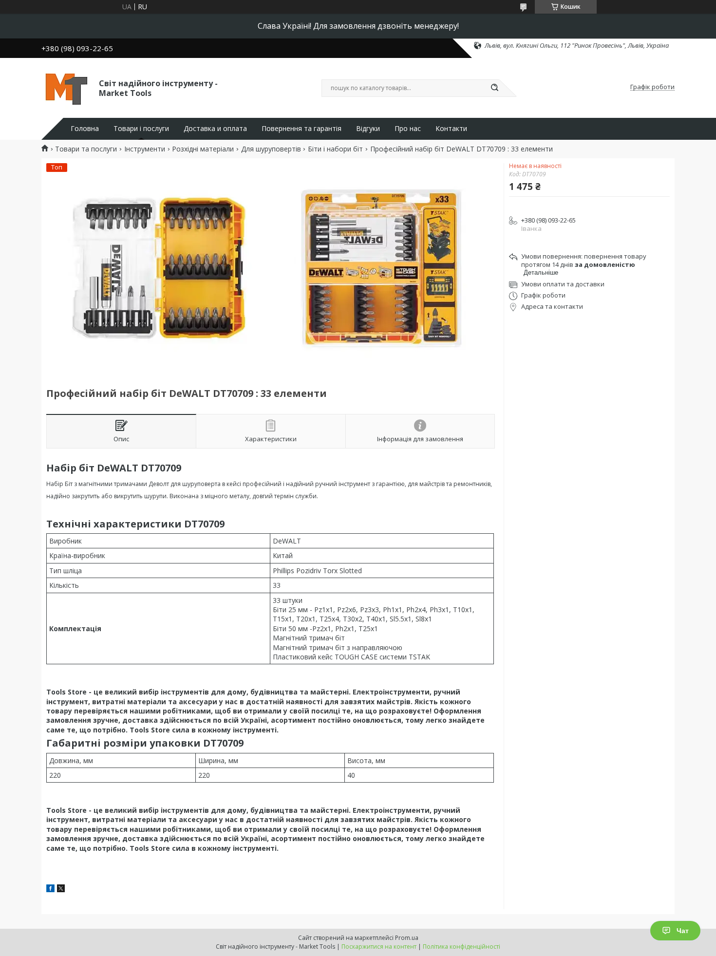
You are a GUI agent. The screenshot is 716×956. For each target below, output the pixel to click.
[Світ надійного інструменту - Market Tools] (65, 87)
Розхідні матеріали (203, 149)
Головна (85, 128)
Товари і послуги (141, 128)
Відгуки (368, 128)
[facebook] (50, 889)
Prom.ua (406, 938)
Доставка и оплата (215, 128)
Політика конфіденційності (461, 946)
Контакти (451, 128)
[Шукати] (494, 88)
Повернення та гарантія (301, 128)
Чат (683, 931)
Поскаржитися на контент (378, 946)
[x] (61, 889)
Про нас (408, 128)
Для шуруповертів (271, 149)
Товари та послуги (86, 149)
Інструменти (144, 149)
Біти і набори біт (335, 149)
